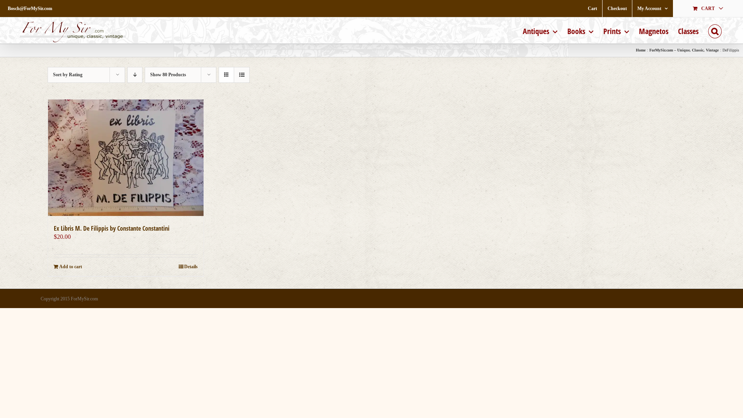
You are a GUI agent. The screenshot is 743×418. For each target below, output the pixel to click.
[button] (715, 30)
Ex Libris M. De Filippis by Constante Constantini (111, 228)
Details (191, 266)
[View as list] (241, 74)
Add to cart (70, 266)
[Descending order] (134, 75)
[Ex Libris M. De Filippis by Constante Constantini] (126, 157)
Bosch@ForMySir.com (30, 8)
